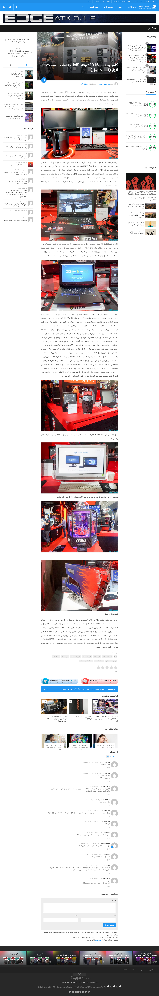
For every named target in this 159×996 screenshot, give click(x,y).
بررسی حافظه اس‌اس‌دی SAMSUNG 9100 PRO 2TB (137, 115)
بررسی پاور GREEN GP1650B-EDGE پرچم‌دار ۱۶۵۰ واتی (138, 104)
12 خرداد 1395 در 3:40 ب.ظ (95, 865)
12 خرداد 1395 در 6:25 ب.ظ (93, 811)
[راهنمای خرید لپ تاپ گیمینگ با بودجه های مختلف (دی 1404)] (13, 958)
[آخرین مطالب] (26, 65)
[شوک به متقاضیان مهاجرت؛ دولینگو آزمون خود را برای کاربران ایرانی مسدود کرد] (29, 85)
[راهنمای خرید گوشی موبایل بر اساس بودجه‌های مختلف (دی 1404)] (93, 958)
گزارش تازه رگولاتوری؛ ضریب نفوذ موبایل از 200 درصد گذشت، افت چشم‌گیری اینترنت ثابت (78, 690)
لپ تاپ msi (56, 657)
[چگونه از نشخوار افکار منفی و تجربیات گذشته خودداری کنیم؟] (54, 741)
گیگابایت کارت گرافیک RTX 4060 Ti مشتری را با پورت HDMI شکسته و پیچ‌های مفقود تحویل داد (136, 58)
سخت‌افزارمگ (151, 969)
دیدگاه (110, 756)
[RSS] (89, 991)
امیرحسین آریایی (104, 84)
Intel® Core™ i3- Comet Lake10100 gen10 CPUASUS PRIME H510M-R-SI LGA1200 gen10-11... (16, 193)
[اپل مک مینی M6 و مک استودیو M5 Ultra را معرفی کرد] (151, 80)
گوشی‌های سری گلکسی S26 (121, 1)
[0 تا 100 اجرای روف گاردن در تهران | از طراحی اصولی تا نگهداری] (150, 215)
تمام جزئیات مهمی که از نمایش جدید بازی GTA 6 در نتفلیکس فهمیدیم (14, 95)
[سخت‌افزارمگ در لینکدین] (70, 991)
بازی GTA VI (150, 1)
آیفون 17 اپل (106, 1)
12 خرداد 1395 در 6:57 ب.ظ (94, 800)
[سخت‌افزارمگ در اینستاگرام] (79, 991)
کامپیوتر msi (97, 657)
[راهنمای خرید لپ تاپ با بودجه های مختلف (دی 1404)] (40, 958)
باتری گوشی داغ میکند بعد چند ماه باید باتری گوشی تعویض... (15, 173)
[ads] (79, 18)
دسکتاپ (152, 28)
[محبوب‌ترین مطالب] (10, 65)
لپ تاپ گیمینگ (99, 661)
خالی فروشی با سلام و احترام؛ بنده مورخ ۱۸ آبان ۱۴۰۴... (16, 182)
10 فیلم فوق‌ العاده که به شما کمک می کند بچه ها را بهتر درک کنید (80, 747)
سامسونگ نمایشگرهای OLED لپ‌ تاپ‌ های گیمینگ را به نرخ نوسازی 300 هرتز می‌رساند (137, 48)
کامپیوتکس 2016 (75, 657)
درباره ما (141, 969)
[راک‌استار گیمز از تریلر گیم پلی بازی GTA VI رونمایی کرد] (29, 117)
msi (115, 657)
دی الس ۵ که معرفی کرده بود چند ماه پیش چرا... (15, 157)
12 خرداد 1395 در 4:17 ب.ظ (95, 854)
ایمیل (76, 915)
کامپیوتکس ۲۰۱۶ (87, 657)
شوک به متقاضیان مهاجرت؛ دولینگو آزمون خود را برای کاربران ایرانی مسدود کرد (13, 85)
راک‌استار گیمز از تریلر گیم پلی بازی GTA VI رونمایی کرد (14, 117)
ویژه (82, 7)
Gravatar (98, 940)
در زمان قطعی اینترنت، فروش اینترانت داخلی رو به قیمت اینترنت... (15, 205)
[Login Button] (4, 7)
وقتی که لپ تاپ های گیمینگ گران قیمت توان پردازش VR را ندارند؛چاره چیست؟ (56, 719)
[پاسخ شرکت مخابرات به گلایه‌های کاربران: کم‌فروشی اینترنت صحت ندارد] (151, 70)
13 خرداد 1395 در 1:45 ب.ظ (91, 762)
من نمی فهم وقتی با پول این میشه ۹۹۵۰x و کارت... (16, 148)
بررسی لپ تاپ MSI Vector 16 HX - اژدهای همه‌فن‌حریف (137, 147)
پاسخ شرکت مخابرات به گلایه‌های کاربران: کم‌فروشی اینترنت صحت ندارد (136, 69)
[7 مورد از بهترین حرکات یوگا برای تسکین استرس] (150, 224)
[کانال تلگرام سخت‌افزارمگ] (83, 991)
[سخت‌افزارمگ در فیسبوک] (76, 991)
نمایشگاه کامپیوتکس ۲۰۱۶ (85, 661)
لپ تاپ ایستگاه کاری (111, 661)
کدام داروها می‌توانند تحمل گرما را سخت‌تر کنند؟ (105, 746)
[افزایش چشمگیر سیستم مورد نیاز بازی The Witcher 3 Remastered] (29, 74)
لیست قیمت (94, 7)
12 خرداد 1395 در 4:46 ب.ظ (89, 843)
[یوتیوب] (99, 681)
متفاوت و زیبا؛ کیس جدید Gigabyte (84, 717)
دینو (89, 1)
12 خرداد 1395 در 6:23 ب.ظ (93, 822)
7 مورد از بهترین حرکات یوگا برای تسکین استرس (136, 223)
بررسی (120, 7)
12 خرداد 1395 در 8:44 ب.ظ (91, 786)
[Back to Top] (79, 974)
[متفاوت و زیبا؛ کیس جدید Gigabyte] (79, 706)
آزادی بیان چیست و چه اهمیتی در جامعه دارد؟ (137, 232)
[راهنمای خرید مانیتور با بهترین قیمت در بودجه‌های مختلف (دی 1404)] (66, 958)
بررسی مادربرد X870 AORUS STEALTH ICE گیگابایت (139, 126)
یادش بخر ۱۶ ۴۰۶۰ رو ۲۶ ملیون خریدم (15, 220)
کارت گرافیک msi (107, 657)
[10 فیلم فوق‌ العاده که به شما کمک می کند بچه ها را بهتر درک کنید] (79, 741)
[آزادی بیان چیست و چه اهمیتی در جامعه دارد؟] (150, 232)
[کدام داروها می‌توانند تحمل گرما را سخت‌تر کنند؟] (105, 741)
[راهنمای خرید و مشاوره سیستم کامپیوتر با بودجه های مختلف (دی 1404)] (119, 958)
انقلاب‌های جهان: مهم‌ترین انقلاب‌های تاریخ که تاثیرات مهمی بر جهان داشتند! (142, 193)
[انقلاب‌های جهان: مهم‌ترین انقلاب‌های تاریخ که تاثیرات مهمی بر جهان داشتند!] (141, 181)
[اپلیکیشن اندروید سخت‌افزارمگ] (86, 991)
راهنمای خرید (108, 7)
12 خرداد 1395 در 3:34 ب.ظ (91, 878)
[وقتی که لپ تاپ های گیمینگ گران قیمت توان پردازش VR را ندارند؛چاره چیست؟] (54, 706)
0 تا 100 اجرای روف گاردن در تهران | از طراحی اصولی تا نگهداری (135, 215)
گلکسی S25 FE (138, 1)
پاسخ (108, 767)
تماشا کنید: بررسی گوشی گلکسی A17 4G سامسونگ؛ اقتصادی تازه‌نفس (137, 137)
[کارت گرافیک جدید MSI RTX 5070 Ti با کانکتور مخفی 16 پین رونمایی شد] (105, 706)
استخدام (125, 969)
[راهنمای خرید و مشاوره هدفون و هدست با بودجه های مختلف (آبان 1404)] (146, 958)
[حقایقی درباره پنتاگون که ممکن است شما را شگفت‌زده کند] (150, 206)
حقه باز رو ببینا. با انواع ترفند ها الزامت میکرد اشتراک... (15, 139)
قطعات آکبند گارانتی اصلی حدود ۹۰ (16, 165)
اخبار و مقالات (132, 7)
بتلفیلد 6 (96, 1)
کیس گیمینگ (65, 657)
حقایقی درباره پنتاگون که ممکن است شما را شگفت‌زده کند (135, 206)
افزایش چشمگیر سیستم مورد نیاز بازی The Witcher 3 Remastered (13, 74)
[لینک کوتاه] (82, 84)
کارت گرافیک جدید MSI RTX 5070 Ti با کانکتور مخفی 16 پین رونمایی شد (106, 719)
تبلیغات (133, 969)
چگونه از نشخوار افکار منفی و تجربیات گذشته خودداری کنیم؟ (54, 747)
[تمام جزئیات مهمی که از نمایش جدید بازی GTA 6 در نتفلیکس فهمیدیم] (29, 96)
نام (114, 915)
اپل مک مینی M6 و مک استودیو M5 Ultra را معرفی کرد (136, 80)
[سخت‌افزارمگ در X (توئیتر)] (73, 991)
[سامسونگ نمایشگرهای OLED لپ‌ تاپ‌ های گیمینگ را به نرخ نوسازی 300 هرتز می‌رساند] (151, 48)
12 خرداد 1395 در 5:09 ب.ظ (95, 832)
